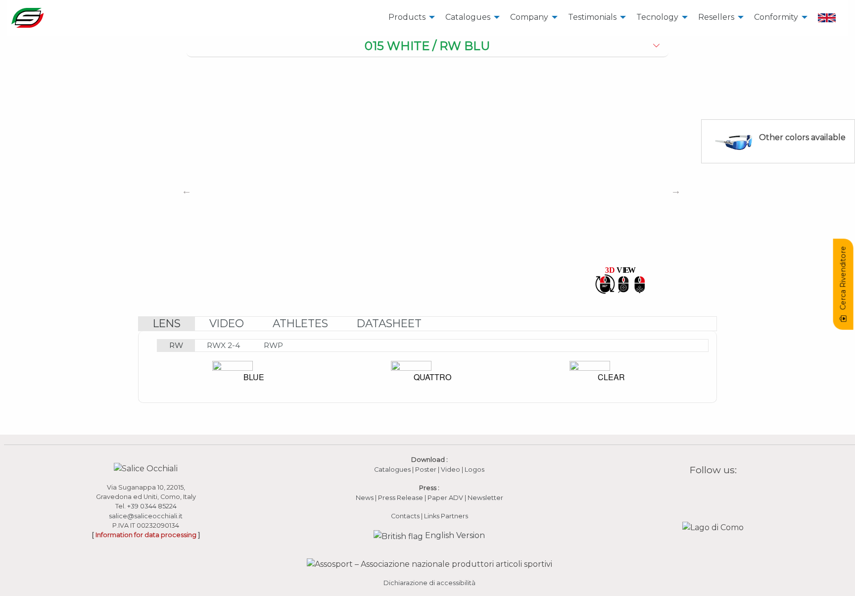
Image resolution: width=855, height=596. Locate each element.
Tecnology (657, 17)
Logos (474, 469)
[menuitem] (408, 18)
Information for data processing (145, 535)
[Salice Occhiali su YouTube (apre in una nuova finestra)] (719, 493)
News (365, 497)
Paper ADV (445, 497)
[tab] (428, 46)
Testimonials (592, 17)
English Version (454, 535)
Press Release (400, 497)
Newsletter (485, 497)
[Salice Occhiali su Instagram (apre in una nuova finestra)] (707, 493)
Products (407, 17)
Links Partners (446, 516)
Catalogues (467, 17)
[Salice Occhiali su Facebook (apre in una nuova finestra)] (694, 493)
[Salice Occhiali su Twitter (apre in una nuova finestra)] (732, 493)
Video (451, 469)
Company (529, 17)
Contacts (405, 516)
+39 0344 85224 (152, 506)
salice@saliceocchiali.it (146, 516)
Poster (425, 469)
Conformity (776, 17)
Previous (186, 191)
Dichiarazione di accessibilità (429, 583)
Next (676, 191)
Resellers (716, 17)
